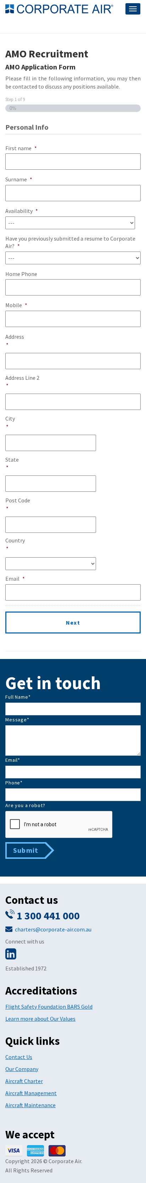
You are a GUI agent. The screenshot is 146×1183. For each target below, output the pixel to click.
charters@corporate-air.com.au (53, 929)
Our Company (21, 1068)
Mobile (16, 305)
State (12, 463)
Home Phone (21, 273)
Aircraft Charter (24, 1081)
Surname (18, 179)
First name (21, 148)
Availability (21, 210)
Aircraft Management (31, 1093)
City (10, 422)
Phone (14, 782)
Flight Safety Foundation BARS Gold (48, 1006)
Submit (25, 850)
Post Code (17, 504)
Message (17, 719)
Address (14, 340)
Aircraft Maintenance (30, 1105)
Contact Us (18, 1056)
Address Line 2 (22, 381)
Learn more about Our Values (40, 1018)
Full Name (17, 697)
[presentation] (59, 825)
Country (15, 544)
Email (15, 578)
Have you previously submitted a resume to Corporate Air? (70, 242)
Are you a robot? (25, 805)
